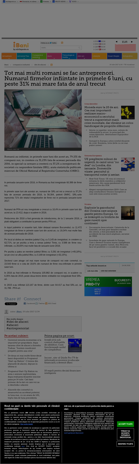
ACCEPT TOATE (126, 424)
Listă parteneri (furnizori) (73, 433)
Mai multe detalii (26, 424)
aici (23, 446)
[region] (69, 433)
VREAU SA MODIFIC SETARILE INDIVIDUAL (125, 434)
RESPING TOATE (125, 444)
